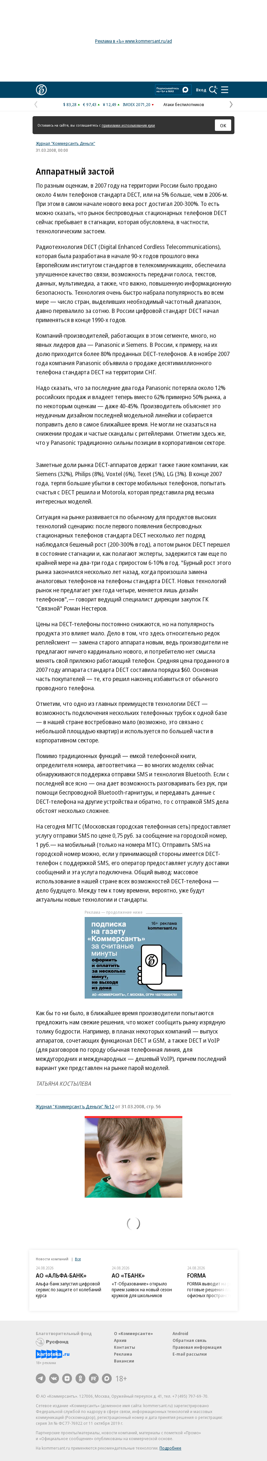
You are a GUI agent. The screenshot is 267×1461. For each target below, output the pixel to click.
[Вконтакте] (54, 1378)
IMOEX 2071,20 (136, 104)
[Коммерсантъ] (41, 89)
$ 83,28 (70, 104)
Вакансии (124, 1361)
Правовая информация (197, 1347)
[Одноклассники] (80, 1378)
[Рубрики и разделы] (225, 90)
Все (78, 1258)
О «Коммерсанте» (133, 1333)
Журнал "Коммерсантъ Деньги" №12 (75, 1106)
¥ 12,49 (109, 104)
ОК (223, 125)
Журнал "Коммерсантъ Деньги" (65, 143)
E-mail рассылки (190, 1354)
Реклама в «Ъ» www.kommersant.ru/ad (133, 41)
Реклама (123, 1354)
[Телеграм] (41, 1378)
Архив (120, 1340)
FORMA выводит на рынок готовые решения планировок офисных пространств (218, 1289)
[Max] (107, 1378)
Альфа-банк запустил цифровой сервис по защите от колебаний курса (68, 1289)
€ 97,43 (89, 104)
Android (180, 1333)
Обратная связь (189, 1340)
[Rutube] (94, 1378)
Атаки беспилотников (183, 104)
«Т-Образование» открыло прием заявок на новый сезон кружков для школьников (142, 1289)
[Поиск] (213, 90)
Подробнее (170, 1448)
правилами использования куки (128, 125)
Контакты (124, 1347)
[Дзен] (67, 1378)
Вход (201, 90)
